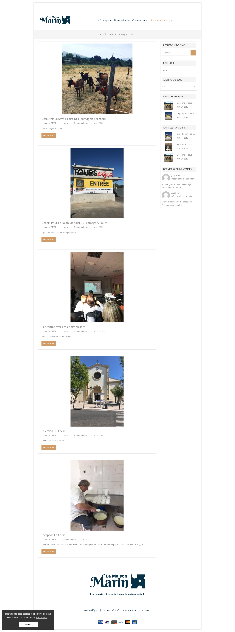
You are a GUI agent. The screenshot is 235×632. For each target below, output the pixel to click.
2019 (164, 86)
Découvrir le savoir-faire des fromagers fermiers (73, 119)
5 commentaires (81, 227)
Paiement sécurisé (111, 610)
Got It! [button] (28, 624)
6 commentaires (81, 123)
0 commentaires (81, 331)
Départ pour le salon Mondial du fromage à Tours (74, 223)
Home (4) (166, 70)
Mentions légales (91, 610)
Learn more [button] (41, 617)
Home (65, 123)
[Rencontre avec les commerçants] (168, 146)
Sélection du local (53, 431)
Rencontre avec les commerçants (63, 327)
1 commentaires (81, 435)
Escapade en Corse (53, 535)
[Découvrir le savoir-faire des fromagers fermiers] (168, 105)
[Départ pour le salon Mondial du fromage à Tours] (168, 115)
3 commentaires (70, 539)
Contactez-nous (45, 6)
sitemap (145, 610)
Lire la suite (48, 135)
